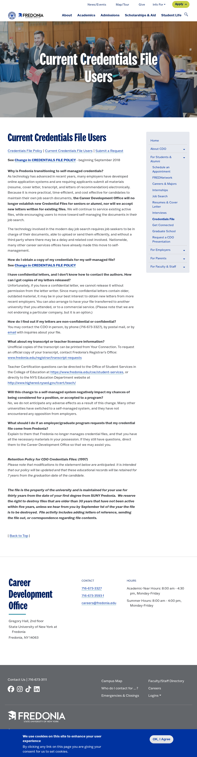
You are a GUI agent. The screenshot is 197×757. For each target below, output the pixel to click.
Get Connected (163, 225)
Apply (179, 4)
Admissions (110, 15)
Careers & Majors (164, 184)
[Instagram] (21, 689)
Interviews (159, 213)
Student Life (171, 15)
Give (142, 4)
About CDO (158, 149)
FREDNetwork (162, 177)
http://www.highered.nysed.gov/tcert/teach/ (42, 383)
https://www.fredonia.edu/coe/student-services (86, 372)
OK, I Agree (161, 739)
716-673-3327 (92, 588)
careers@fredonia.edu (99, 603)
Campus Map (111, 681)
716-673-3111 (37, 679)
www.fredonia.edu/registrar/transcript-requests (45, 358)
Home (154, 140)
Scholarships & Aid (140, 15)
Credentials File (163, 219)
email (12, 332)
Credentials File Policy (25, 151)
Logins (153, 695)
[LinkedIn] (38, 689)
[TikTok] (29, 689)
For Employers (160, 250)
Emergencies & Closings (120, 695)
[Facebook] (12, 689)
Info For (158, 4)
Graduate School (164, 231)
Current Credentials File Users (69, 151)
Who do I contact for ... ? (119, 688)
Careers (154, 688)
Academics (86, 15)
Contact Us (16, 679)
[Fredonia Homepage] (26, 14)
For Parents (158, 258)
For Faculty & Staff (163, 266)
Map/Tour (122, 4)
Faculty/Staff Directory (166, 681)
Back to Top (19, 536)
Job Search (160, 196)
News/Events (97, 4)
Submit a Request (109, 151)
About (67, 15)
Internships (160, 190)
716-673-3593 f (93, 596)
